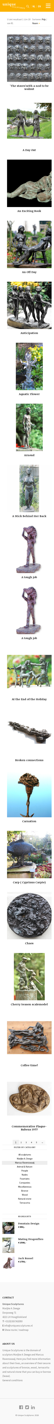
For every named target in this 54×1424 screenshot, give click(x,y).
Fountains (25, 1178)
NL (34, 6)
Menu (48, 5)
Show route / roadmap (16, 1330)
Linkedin (33, 1407)
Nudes (25, 1174)
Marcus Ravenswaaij (24, 1162)
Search (27, 6)
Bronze (24, 1190)
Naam (36, 23)
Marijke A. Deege (25, 1158)
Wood (25, 1194)
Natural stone (24, 1198)
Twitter (27, 1407)
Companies (24, 1182)
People (24, 1170)
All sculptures (24, 1154)
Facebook (21, 1407)
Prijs (44, 19)
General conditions (12, 1380)
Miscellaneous (25, 1186)
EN (39, 6)
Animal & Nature (24, 1166)
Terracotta (25, 1202)
